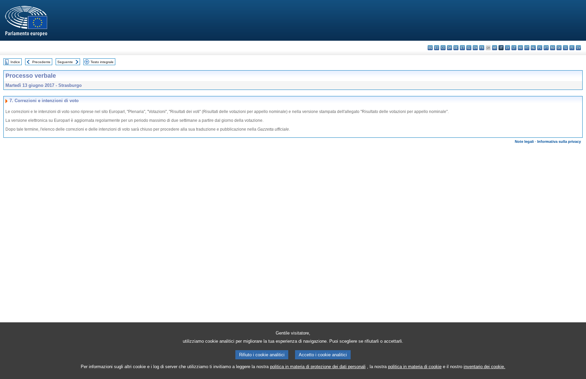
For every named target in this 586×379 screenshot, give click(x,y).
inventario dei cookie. (484, 366)
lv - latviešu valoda (507, 47)
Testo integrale (102, 62)
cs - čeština (443, 47)
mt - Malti (526, 47)
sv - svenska (578, 47)
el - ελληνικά (468, 47)
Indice (15, 62)
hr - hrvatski (494, 47)
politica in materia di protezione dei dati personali (318, 366)
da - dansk (449, 47)
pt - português (546, 47)
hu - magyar (520, 47)
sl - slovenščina (565, 47)
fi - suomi (571, 47)
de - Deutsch (455, 47)
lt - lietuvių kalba (513, 47)
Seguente (65, 62)
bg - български (430, 47)
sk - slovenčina (559, 47)
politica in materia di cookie (415, 366)
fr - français (481, 47)
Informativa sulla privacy (559, 141)
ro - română (552, 47)
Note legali (524, 141)
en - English (475, 47)
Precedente (41, 62)
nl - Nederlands (533, 47)
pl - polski (539, 47)
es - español (436, 47)
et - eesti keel (462, 47)
